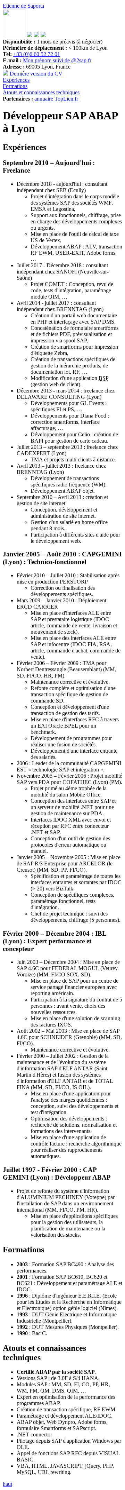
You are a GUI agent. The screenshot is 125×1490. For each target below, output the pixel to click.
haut (7, 1484)
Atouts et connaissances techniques (41, 92)
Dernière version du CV (35, 74)
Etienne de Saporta (23, 6)
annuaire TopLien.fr (56, 99)
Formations (15, 86)
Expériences (16, 80)
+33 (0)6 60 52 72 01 (36, 54)
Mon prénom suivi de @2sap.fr (57, 60)
